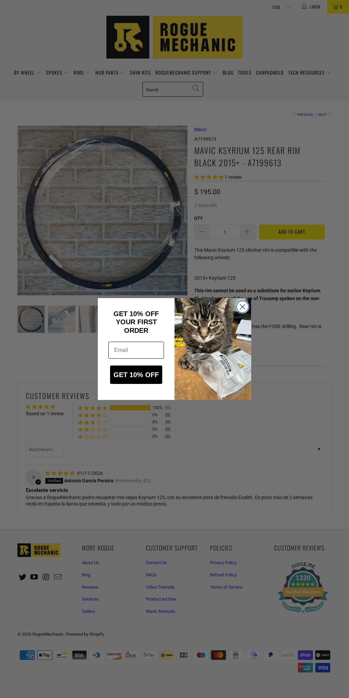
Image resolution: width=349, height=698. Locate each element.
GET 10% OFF (136, 374)
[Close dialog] (242, 307)
